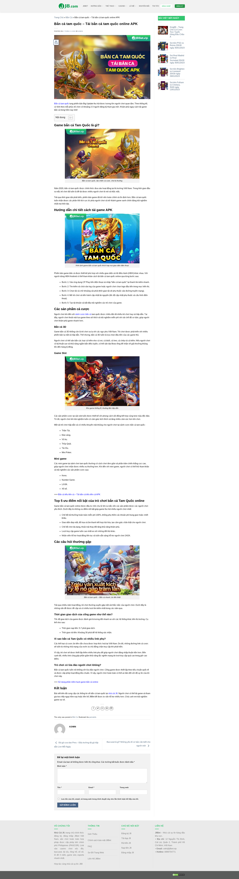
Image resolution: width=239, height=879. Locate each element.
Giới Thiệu (92, 834)
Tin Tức (155, 6)
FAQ (90, 846)
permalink (92, 717)
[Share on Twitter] (98, 708)
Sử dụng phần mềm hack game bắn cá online (78, 682)
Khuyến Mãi (144, 6)
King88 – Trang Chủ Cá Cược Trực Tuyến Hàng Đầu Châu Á (177, 32)
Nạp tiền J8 (126, 848)
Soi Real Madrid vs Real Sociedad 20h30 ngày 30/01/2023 (177, 59)
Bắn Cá (69, 17)
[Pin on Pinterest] (107, 708)
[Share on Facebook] (93, 708)
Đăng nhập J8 (127, 853)
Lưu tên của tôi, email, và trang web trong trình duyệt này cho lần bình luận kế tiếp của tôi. (100, 799)
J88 (81, 864)
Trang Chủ (58, 17)
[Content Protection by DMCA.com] (178, 875)
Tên (59, 787)
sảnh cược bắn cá (83, 314)
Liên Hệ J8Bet (94, 859)
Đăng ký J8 (126, 833)
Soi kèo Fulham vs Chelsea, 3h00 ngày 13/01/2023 (177, 86)
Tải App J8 (126, 838)
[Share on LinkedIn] (111, 708)
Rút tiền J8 (126, 843)
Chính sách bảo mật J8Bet (99, 840)
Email (91, 787)
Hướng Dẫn (96, 6)
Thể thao (110, 6)
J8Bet (85, 6)
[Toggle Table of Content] (69, 118)
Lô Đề (131, 6)
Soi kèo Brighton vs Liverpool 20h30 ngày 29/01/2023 (177, 72)
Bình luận (62, 766)
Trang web (124, 787)
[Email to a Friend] (102, 708)
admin (80, 31)
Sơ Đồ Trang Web (96, 853)
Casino (122, 6)
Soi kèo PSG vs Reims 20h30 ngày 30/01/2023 (177, 45)
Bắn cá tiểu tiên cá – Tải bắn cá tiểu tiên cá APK (79, 494)
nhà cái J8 (113, 693)
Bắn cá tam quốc (61, 104)
